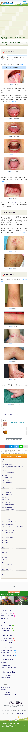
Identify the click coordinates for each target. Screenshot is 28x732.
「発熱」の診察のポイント (8, 650)
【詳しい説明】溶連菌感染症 (8, 504)
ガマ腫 (3, 574)
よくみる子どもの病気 (8, 613)
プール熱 (3, 487)
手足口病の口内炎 (15, 202)
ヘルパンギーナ (5, 459)
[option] (7, 600)
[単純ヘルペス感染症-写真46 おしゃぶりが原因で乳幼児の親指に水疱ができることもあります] (14, 390)
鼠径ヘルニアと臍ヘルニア (7, 537)
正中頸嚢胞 (4, 572)
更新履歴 (4, 689)
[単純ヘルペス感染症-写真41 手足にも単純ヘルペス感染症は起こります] (14, 284)
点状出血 (3, 562)
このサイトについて (6, 687)
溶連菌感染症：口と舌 (6, 497)
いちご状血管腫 (5, 542)
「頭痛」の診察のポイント (8, 652)
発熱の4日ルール (6, 677)
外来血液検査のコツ (6, 665)
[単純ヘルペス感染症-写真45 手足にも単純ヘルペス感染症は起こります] (14, 365)
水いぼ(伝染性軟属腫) (6, 512)
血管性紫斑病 (4, 540)
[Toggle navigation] (25, 2)
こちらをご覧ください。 (20, 713)
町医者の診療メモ (8, 647)
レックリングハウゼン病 (7, 564)
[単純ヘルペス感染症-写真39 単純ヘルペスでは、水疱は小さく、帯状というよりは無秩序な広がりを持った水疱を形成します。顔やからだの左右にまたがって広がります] (14, 255)
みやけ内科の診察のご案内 (8, 694)
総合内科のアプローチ (9, 660)
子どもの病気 (7, 610)
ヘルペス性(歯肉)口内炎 (7, 485)
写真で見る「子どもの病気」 (8, 37)
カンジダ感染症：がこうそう (8, 532)
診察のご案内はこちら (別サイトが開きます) (10, 594)
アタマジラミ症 (5, 535)
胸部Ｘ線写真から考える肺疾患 (9, 667)
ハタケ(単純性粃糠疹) (6, 557)
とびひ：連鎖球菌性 (6, 516)
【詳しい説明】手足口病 (7, 464)
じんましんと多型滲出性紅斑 (8, 472)
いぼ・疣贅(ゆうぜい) (6, 569)
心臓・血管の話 (7, 635)
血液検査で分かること (7, 630)
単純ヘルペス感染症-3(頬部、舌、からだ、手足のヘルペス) (14, 527)
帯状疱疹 (3, 514)
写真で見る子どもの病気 (7, 615)
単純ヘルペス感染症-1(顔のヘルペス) (9, 521)
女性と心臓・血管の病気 (7, 640)
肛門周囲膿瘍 (4, 559)
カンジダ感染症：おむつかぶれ (8, 530)
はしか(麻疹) (4, 475)
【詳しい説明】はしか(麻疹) (8, 477)
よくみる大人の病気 (7, 625)
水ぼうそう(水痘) (5, 480)
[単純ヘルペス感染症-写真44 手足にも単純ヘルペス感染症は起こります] (14, 347)
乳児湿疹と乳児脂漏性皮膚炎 (8, 509)
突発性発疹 (4, 470)
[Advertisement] (14, 20)
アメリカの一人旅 (6, 692)
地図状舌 (3, 576)
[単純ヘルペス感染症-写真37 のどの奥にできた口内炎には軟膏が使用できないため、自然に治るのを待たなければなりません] (14, 184)
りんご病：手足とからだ (7, 492)
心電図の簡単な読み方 (7, 638)
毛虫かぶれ (4, 545)
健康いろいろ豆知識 (9, 672)
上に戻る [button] (14, 586)
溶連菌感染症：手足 (6, 502)
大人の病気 (6, 623)
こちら (17, 453)
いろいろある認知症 (6, 675)
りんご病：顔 (4, 489)
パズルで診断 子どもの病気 (8, 618)
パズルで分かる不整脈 (7, 642)
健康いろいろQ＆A (6, 679)
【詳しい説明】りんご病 (7, 494)
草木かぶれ (4, 567)
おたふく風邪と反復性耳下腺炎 (8, 507)
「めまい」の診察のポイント (8, 655)
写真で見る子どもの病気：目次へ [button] (14, 439)
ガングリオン (4, 547)
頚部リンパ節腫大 (5, 549)
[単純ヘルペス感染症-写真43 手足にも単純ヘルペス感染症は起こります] (14, 330)
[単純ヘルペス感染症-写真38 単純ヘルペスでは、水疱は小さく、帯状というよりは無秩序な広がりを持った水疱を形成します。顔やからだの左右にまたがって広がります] (14, 237)
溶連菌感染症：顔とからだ (7, 499)
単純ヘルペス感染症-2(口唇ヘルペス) (9, 524)
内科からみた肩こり (6, 628)
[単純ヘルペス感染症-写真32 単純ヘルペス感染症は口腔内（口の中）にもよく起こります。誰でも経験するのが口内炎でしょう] (14, 71)
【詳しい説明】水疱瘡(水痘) (8, 482)
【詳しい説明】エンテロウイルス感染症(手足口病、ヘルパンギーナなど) (14, 467)
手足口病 (3, 461)
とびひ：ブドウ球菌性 (6, 519)
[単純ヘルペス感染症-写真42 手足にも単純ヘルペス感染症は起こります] (14, 312)
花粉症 (3, 554)
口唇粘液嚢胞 (4, 552)
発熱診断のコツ (5, 662)
